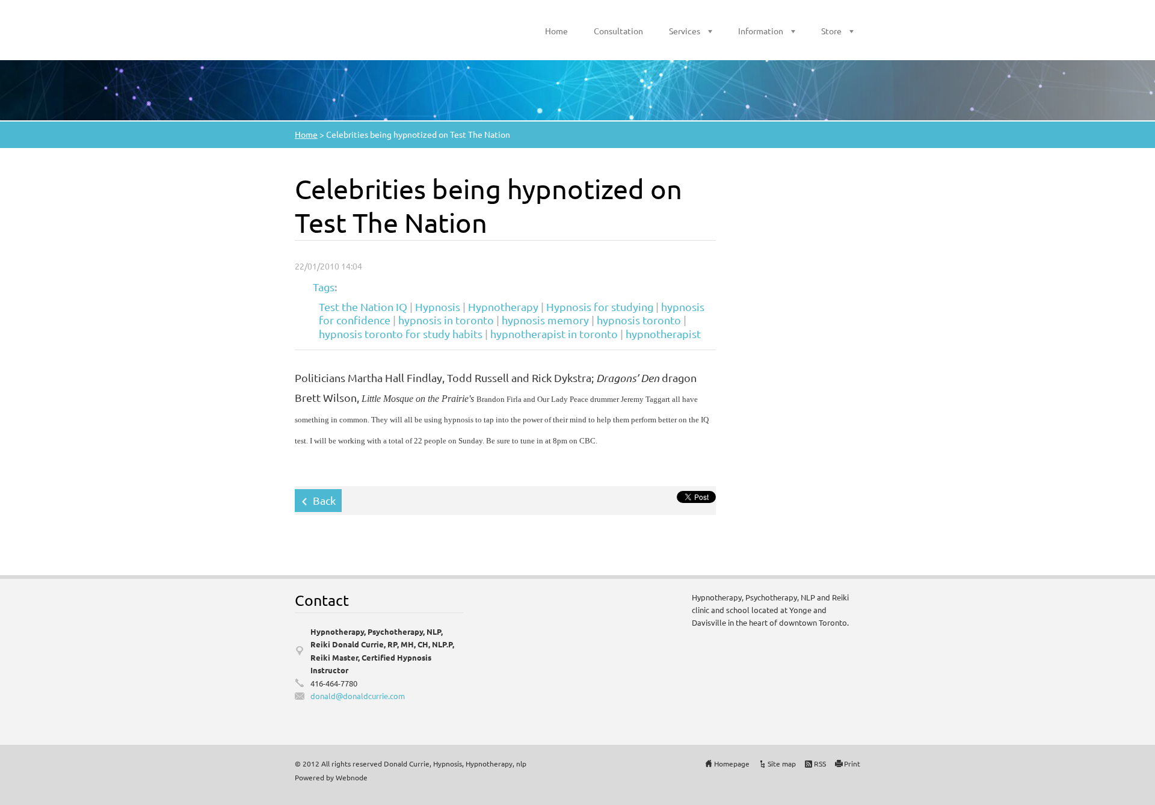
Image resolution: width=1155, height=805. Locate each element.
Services (684, 30)
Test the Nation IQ (363, 306)
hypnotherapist (663, 333)
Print (852, 763)
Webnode (352, 777)
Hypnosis (437, 306)
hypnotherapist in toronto (554, 333)
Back (324, 500)
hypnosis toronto (639, 319)
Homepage (732, 763)
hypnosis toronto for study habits (400, 333)
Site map (782, 763)
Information (760, 30)
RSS (820, 763)
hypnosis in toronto (446, 319)
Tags (323, 286)
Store (831, 30)
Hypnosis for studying (599, 306)
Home (556, 30)
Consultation (618, 30)
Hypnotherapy (503, 306)
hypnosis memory (545, 319)
